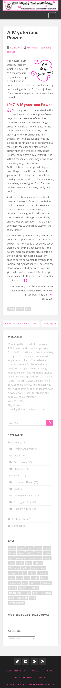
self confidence (16, 592)
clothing (25, 568)
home (44, 578)
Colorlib (29, 684)
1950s (29, 553)
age (11, 558)
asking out (20, 558)
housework (14, 583)
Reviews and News (23, 677)
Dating (17, 455)
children (38, 563)
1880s (12, 548)
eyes (19, 578)
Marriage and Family (25, 495)
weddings (22, 597)
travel (11, 597)
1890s (21, 548)
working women (16, 602)
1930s (12, 553)
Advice (15, 442)
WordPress (50, 684)
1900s (29, 548)
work (32, 597)
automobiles (34, 558)
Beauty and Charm (24, 448)
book (11, 563)
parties (12, 587)
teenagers (46, 592)
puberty (22, 587)
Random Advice (22, 508)
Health (17, 475)
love (25, 583)
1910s (38, 548)
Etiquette (19, 468)
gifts (27, 578)
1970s (47, 553)
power (20, 308)
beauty (47, 558)
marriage (34, 583)
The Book (50, 670)
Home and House (23, 482)
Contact (42, 677)
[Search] (49, 423)
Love (16, 488)
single (35, 592)
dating (23, 573)
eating (32, 573)
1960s (38, 553)
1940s (11, 308)
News (15, 525)
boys (28, 563)
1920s (47, 548)
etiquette (42, 573)
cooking (13, 573)
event (11, 578)
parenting (46, 583)
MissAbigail (32, 47)
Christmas (14, 568)
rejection (33, 587)
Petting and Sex (22, 502)
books (20, 563)
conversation (38, 568)
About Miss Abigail (16, 670)
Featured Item (20, 519)
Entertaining (20, 462)
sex (27, 308)
